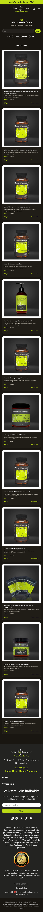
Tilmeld (21, 811)
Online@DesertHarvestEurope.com (21, 771)
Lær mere (24, 36)
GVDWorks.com (22, 894)
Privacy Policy (21, 888)
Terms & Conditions (21, 884)
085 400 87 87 (21, 767)
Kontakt (32, 36)
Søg (37, 31)
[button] (3, 9)
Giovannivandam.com (27, 892)
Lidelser (17, 36)
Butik (10, 36)
